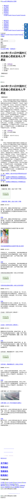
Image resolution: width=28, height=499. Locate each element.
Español (18, 15)
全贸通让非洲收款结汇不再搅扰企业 (16, 176)
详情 (2, 217)
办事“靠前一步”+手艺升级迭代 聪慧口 (11, 403)
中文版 (5, 15)
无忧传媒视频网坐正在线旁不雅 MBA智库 (12, 246)
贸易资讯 (6, 10)
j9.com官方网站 (5, 48)
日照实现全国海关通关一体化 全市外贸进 (12, 285)
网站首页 (6, 5)
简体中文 (3, 34)
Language (6, 13)
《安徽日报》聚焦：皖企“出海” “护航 (11, 201)
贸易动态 (6, 9)
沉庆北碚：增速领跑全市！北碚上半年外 (12, 364)
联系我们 (6, 12)
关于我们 (6, 7)
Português (23, 15)
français (12, 34)
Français (14, 15)
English (10, 15)
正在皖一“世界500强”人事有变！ (10, 324)
